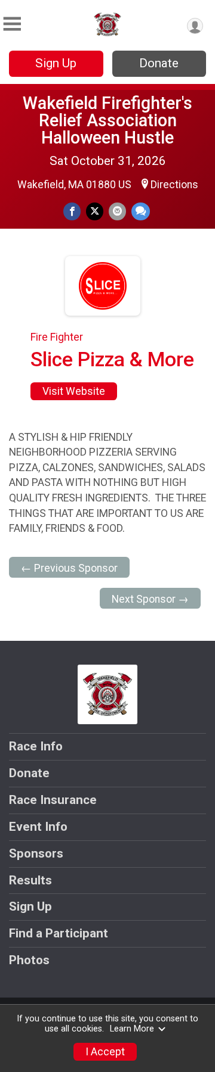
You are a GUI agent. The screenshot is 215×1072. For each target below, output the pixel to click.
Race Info (36, 746)
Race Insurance (53, 800)
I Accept (105, 1052)
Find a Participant (58, 933)
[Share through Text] (140, 211)
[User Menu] (195, 26)
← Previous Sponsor (69, 568)
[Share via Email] (117, 211)
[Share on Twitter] (94, 211)
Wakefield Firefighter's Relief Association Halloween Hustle (107, 120)
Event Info (38, 826)
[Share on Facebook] (72, 211)
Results (30, 880)
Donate (159, 63)
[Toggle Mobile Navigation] (12, 24)
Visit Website (73, 391)
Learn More (132, 1029)
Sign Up (55, 63)
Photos (29, 960)
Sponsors (36, 853)
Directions (174, 185)
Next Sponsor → (150, 599)
